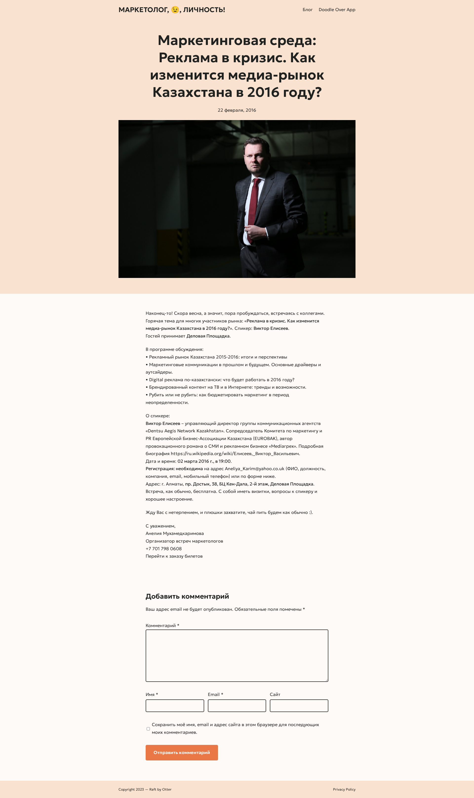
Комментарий (162, 625)
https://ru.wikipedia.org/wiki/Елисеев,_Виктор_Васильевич (235, 453)
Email (215, 694)
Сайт (275, 694)
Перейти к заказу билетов (174, 556)
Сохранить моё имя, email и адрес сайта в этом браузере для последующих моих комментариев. (235, 728)
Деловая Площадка (208, 336)
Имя (152, 694)
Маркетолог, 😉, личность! (171, 9)
